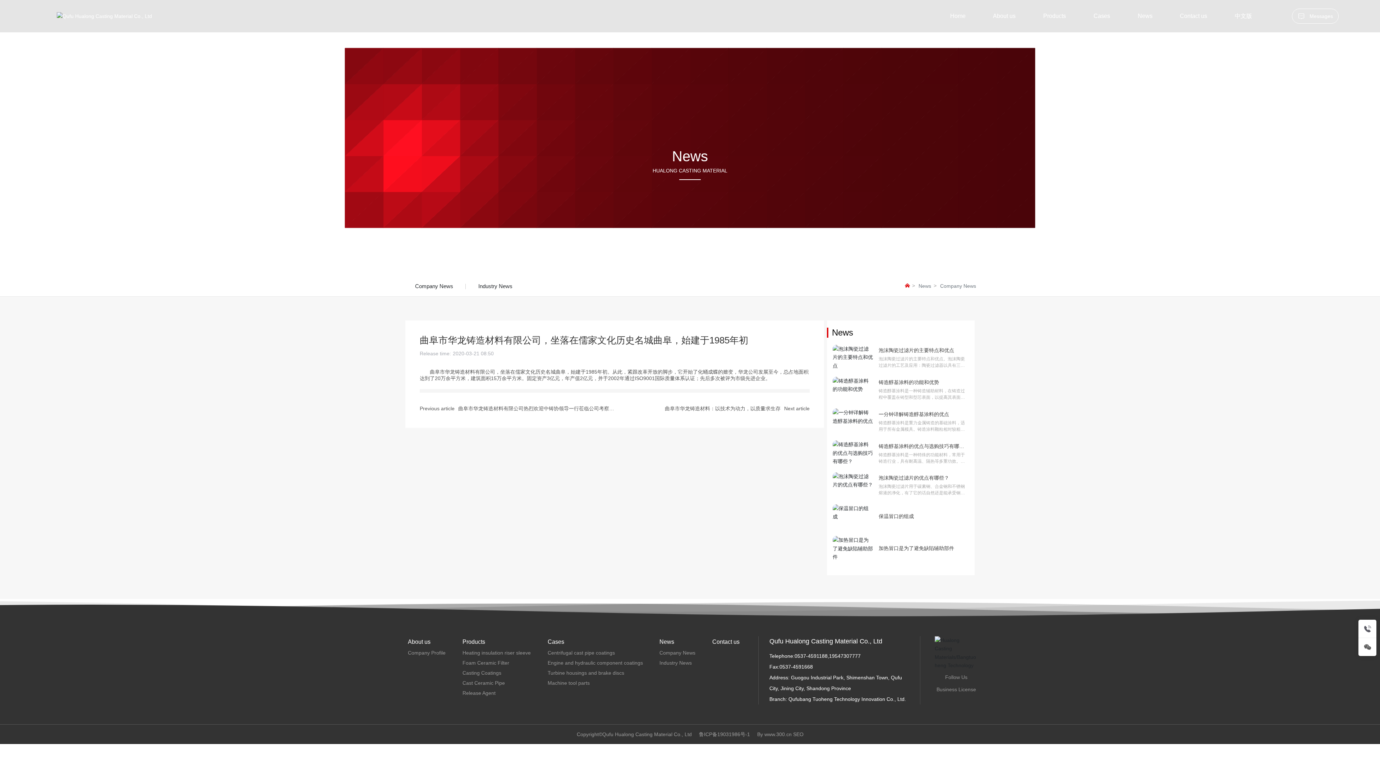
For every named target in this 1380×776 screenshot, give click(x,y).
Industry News (495, 286)
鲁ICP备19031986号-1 (724, 734)
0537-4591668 (796, 667)
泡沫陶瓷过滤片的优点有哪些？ (914, 478)
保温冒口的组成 (896, 516)
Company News (434, 286)
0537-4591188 (811, 656)
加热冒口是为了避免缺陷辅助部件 (916, 548)
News (925, 286)
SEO (798, 734)
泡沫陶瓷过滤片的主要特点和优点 (916, 350)
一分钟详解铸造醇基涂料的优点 (914, 414)
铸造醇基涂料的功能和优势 (915, 382)
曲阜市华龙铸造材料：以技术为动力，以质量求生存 (723, 408)
